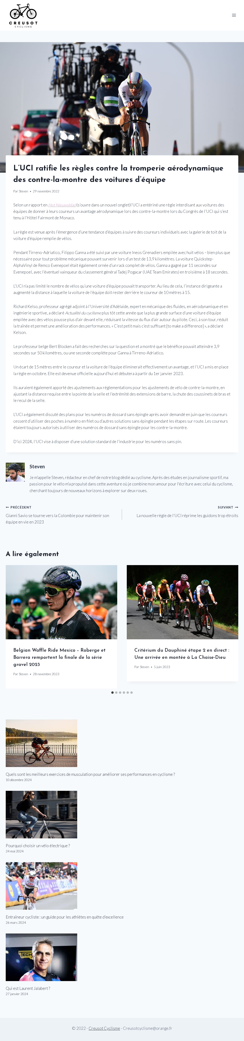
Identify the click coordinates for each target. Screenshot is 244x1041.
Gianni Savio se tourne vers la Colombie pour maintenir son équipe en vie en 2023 (57, 514)
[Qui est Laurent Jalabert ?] (122, 957)
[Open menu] (233, 15)
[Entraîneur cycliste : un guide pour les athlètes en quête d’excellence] (122, 886)
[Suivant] (230, 627)
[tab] (112, 692)
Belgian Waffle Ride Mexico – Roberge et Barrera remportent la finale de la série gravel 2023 (59, 657)
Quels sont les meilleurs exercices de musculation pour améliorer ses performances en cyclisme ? (90, 774)
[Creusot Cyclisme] (23, 15)
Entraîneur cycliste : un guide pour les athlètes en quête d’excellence (65, 916)
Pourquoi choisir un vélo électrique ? (38, 845)
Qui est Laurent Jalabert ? (28, 988)
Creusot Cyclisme (104, 1028)
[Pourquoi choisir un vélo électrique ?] (122, 814)
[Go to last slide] (14, 627)
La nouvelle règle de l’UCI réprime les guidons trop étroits (187, 511)
